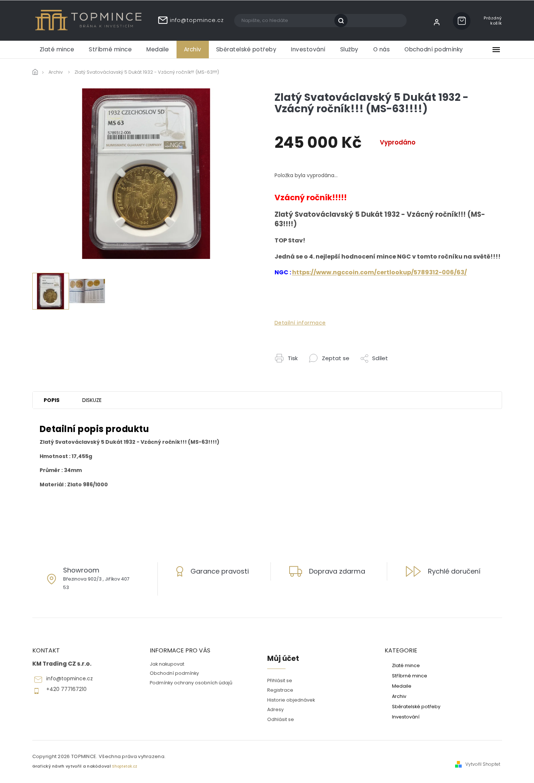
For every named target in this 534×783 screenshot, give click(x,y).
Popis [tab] (51, 400)
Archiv (399, 696)
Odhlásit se (280, 719)
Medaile (401, 686)
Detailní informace (300, 322)
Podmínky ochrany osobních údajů (191, 683)
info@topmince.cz (69, 678)
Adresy (275, 709)
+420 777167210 (66, 689)
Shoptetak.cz (124, 766)
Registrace (280, 690)
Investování (405, 717)
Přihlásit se (279, 680)
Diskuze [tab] (92, 400)
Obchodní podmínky (174, 673)
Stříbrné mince (409, 675)
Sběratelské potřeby (416, 706)
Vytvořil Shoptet (482, 764)
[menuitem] (57, 49)
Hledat (344, 20)
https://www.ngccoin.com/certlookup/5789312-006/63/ (379, 272)
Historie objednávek (291, 700)
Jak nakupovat (167, 664)
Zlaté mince (406, 665)
